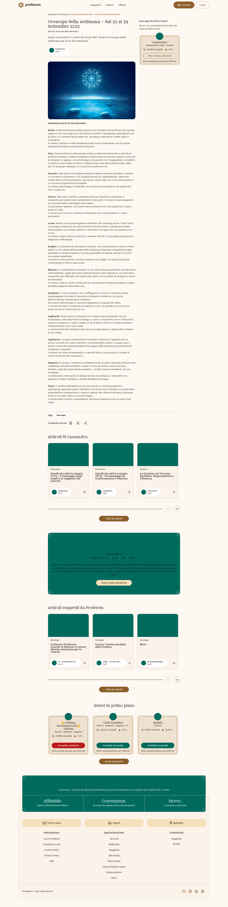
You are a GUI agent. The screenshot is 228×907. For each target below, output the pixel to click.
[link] (159, 50)
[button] (159, 56)
